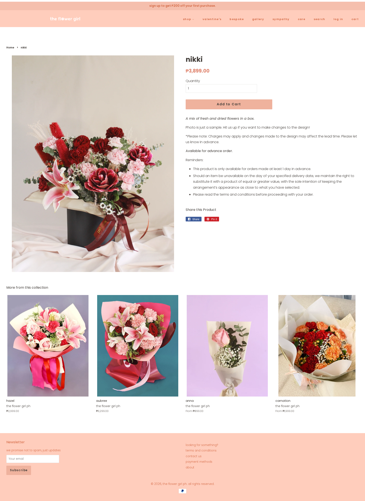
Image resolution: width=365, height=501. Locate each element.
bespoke (237, 19)
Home (10, 47)
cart (355, 19)
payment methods (199, 462)
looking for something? (202, 445)
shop (187, 19)
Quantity (193, 80)
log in (338, 19)
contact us (194, 456)
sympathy (280, 19)
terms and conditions (201, 451)
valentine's (212, 19)
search (319, 19)
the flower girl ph (175, 484)
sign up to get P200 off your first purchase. (182, 6)
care (301, 19)
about (190, 467)
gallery (258, 19)
